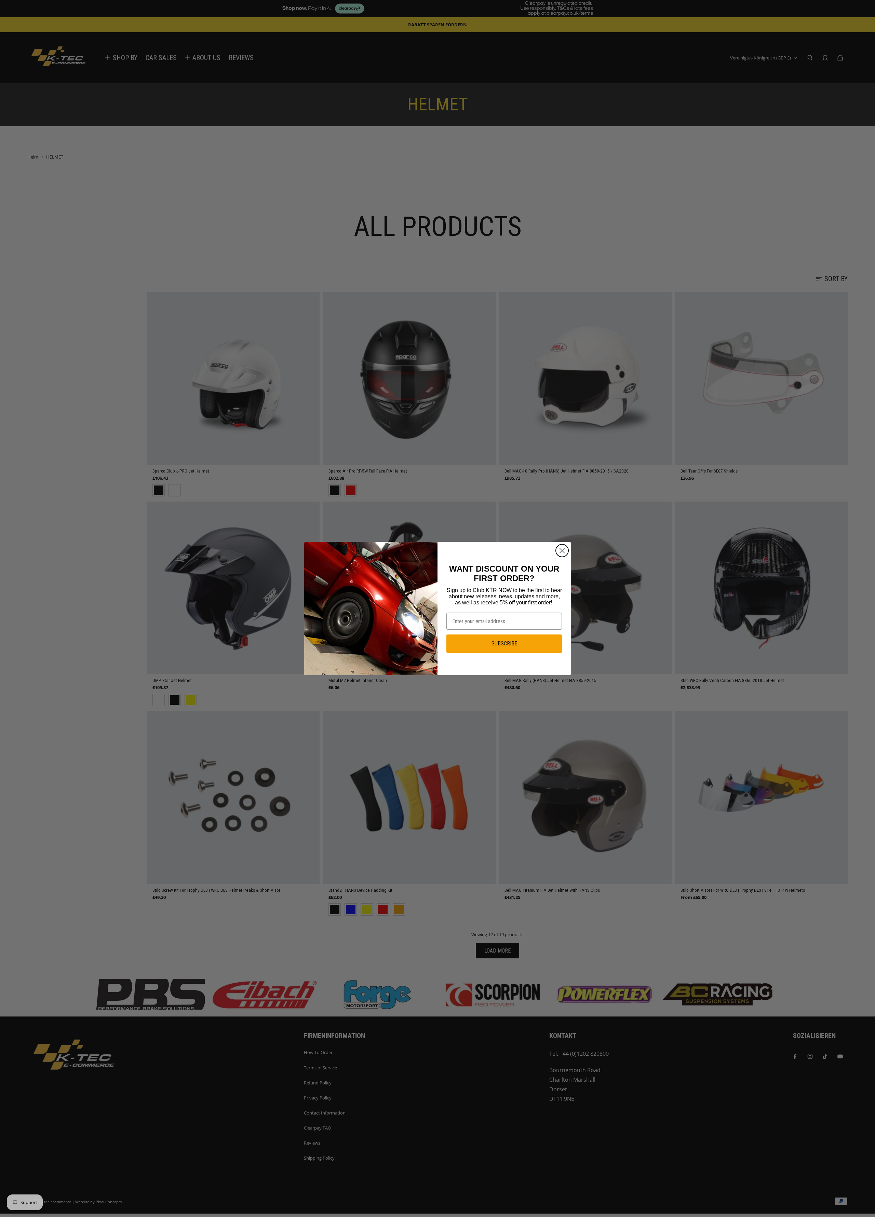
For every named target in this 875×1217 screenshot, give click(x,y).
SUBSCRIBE (504, 643)
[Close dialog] (562, 551)
